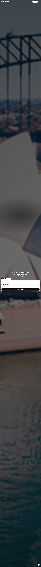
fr (30, 1)
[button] (10, 284)
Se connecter (35, 1)
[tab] (3, 278)
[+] (4, 287)
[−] (2, 287)
